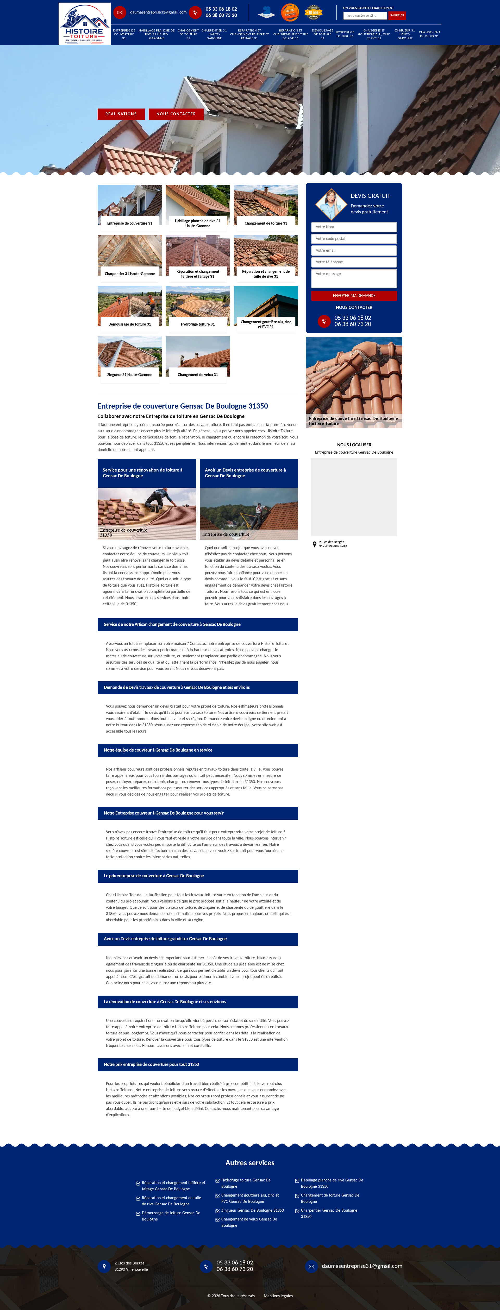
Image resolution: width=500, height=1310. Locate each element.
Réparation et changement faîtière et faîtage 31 (249, 34)
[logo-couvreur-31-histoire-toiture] (82, 24)
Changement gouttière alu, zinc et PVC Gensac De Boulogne (250, 1198)
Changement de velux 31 (429, 34)
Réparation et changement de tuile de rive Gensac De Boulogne (171, 1201)
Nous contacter (176, 114)
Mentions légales (278, 1296)
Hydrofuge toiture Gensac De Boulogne (246, 1183)
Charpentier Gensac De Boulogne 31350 (329, 1214)
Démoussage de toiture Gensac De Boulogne (171, 1216)
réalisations (121, 114)
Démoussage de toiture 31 (322, 34)
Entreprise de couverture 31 (124, 34)
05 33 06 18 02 (221, 9)
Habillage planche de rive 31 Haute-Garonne (156, 34)
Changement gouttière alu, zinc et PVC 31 (374, 34)
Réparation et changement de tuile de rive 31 (290, 34)
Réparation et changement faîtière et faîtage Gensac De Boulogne (173, 1186)
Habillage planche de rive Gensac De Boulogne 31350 (332, 1183)
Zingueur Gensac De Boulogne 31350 (252, 1211)
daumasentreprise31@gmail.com (158, 12)
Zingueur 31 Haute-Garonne (405, 34)
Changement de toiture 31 (188, 34)
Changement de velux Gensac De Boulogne (249, 1222)
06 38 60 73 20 (221, 15)
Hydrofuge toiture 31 (345, 34)
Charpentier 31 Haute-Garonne (214, 34)
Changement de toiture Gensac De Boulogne (330, 1198)
